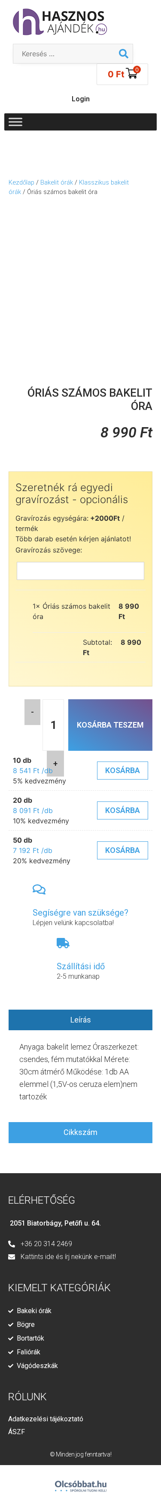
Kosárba (122, 770)
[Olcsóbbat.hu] (80, 1482)
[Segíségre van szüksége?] (39, 889)
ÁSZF (16, 1432)
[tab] (80, 1020)
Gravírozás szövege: (48, 549)
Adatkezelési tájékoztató (45, 1419)
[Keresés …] (64, 53)
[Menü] (15, 122)
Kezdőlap (21, 182)
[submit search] (124, 54)
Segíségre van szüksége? (80, 912)
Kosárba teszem (110, 724)
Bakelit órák (56, 182)
